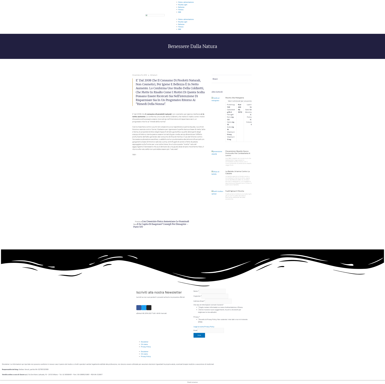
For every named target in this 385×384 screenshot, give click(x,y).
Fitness (180, 10)
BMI (179, 12)
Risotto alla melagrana (234, 98)
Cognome (198, 296)
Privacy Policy (146, 347)
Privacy (197, 317)
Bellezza (181, 7)
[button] (192, 17)
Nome (196, 291)
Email (195, 330)
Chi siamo (144, 344)
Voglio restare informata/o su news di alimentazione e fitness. (221, 307)
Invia (199, 335)
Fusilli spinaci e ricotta (234, 191)
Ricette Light (182, 5)
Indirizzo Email (199, 301)
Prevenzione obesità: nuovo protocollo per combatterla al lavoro (237, 153)
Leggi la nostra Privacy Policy (204, 327)
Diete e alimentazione (186, 2)
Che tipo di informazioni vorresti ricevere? (208, 305)
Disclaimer (144, 342)
